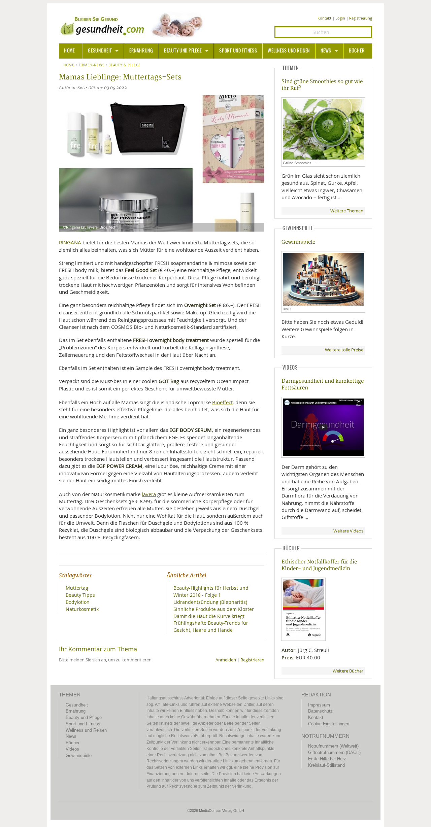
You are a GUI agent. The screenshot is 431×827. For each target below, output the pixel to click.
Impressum (319, 705)
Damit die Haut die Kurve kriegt (208, 616)
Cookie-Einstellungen (328, 723)
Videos (72, 749)
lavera (149, 494)
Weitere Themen (346, 211)
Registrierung (360, 18)
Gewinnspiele (298, 242)
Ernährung (141, 51)
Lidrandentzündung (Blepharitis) (210, 602)
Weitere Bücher (348, 671)
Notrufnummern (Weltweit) (333, 746)
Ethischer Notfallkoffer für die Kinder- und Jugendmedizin (319, 565)
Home (68, 65)
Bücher (356, 51)
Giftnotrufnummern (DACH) (334, 752)
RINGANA (70, 242)
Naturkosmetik (82, 609)
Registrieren (252, 660)
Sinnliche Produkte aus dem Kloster (213, 609)
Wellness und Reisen (289, 51)
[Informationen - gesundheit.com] (133, 25)
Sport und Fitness (238, 51)
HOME (69, 51)
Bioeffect (222, 402)
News (326, 51)
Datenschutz (320, 711)
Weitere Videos (348, 531)
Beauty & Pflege (124, 65)
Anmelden (226, 660)
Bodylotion (78, 602)
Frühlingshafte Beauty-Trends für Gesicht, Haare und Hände (210, 626)
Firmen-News (91, 65)
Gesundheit (100, 51)
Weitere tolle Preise (344, 350)
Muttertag (77, 588)
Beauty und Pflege (183, 51)
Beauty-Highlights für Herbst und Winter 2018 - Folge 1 (210, 591)
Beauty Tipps (80, 595)
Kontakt (324, 18)
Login (340, 18)
